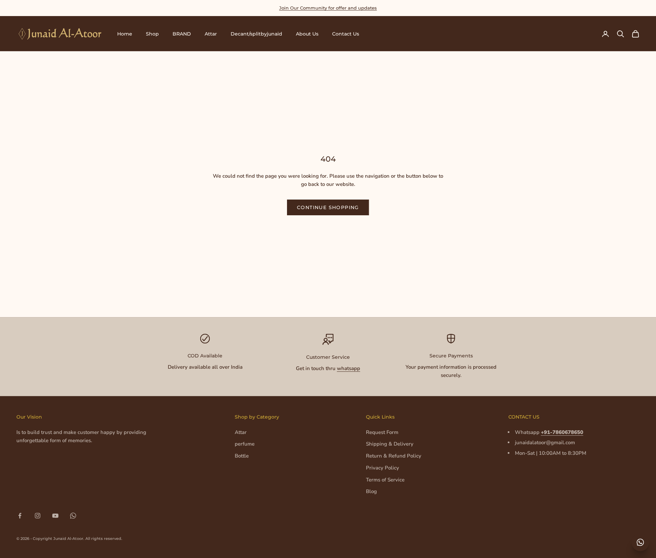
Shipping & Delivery (389, 443)
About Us (307, 34)
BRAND (182, 34)
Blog (371, 491)
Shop (152, 34)
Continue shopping (328, 207)
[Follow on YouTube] (55, 515)
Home (124, 34)
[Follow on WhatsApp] (73, 515)
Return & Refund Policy (393, 455)
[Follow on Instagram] (37, 515)
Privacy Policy (382, 467)
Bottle (242, 455)
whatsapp (348, 368)
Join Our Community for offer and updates (328, 8)
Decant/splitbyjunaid (256, 34)
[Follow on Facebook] (19, 515)
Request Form (382, 432)
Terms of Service (385, 479)
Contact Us (345, 34)
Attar (211, 34)
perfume (245, 443)
